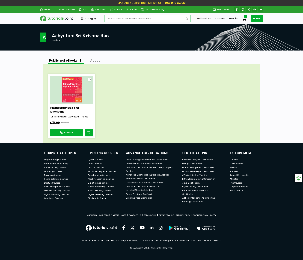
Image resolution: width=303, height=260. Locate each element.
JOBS (123, 215)
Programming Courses (55, 159)
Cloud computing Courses (101, 186)
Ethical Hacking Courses (100, 190)
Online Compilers (66, 9)
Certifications (203, 18)
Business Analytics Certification (197, 159)
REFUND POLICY (183, 215)
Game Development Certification (198, 167)
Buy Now (68, 132)
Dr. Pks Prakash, (59, 116)
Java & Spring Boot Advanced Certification (147, 159)
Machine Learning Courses (101, 179)
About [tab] (95, 60)
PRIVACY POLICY (166, 215)
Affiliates (234, 179)
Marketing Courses (53, 171)
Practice (118, 9)
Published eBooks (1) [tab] (66, 60)
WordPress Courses (53, 198)
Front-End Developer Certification (198, 171)
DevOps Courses (96, 167)
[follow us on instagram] (161, 227)
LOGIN (256, 18)
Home (47, 9)
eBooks (233, 18)
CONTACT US (135, 215)
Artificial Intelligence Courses (102, 171)
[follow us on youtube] (142, 227)
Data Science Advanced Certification (144, 163)
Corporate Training (154, 9)
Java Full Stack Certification (139, 190)
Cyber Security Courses (55, 167)
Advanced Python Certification (140, 178)
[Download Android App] (178, 228)
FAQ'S (213, 215)
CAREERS (115, 215)
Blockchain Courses (97, 198)
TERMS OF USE (150, 215)
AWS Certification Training (195, 175)
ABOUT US (92, 215)
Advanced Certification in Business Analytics (147, 174)
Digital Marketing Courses (56, 194)
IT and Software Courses (56, 179)
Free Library (101, 9)
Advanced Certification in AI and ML (143, 186)
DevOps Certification (192, 163)
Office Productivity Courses (57, 190)
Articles (133, 9)
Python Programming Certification (198, 179)
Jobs (85, 9)
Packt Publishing (87, 118)
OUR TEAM (104, 215)
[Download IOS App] (206, 228)
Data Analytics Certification (139, 198)
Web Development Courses (57, 186)
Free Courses (236, 183)
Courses (220, 18)
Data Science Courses (99, 183)
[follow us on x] (132, 227)
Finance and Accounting (56, 163)
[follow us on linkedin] (152, 227)
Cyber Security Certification (195, 186)
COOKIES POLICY (200, 215)
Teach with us (224, 9)
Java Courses (95, 163)
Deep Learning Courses (99, 175)
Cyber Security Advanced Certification (144, 182)
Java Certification (191, 183)
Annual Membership (239, 175)
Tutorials (234, 171)
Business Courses (52, 175)
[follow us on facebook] (123, 227)
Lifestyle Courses (52, 183)
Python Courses (95, 159)
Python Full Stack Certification (140, 194)
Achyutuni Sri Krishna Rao (64, 118)
